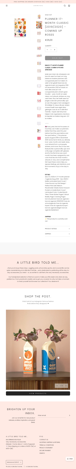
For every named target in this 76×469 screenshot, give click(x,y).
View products (38, 393)
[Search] (65, 5)
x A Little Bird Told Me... (32, 466)
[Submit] (69, 415)
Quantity (48, 46)
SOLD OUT (48, 15)
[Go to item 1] (20, 358)
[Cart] (69, 5)
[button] (57, 386)
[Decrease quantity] (47, 49)
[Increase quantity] (54, 49)
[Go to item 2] (58, 358)
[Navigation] (6, 5)
